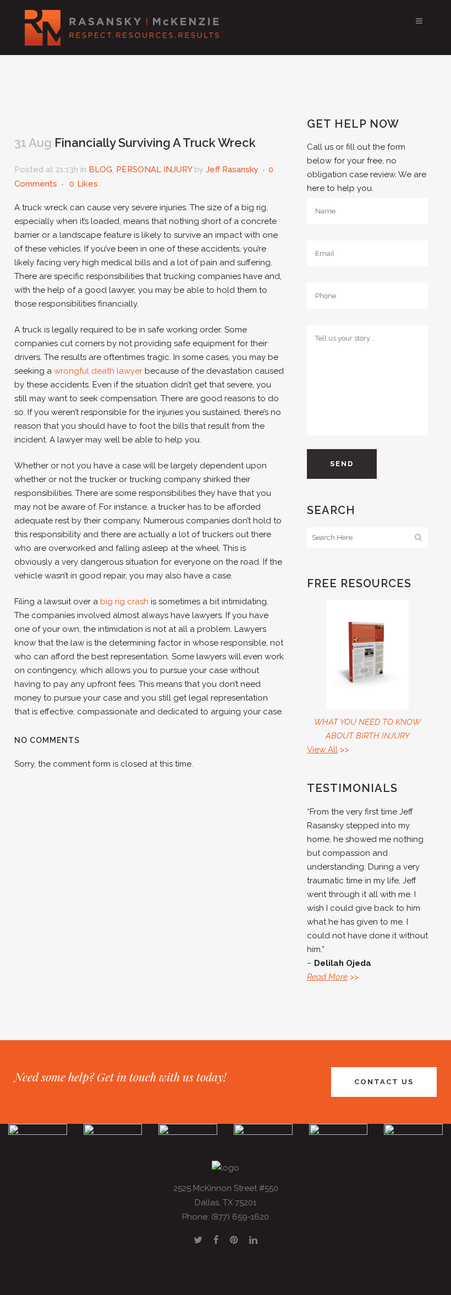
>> (328, 750)
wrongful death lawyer (98, 371)
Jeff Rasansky (232, 169)
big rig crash (124, 601)
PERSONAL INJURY (154, 169)
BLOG (100, 169)
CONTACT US (384, 1082)
